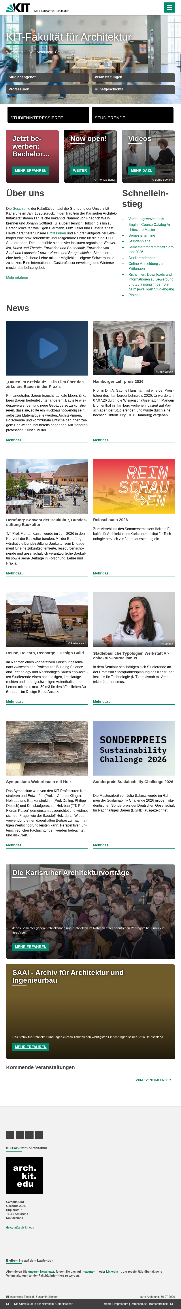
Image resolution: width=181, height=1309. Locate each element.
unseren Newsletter (41, 1271)
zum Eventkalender (153, 1080)
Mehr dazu (142, 170)
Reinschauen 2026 (110, 520)
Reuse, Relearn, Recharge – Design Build (45, 653)
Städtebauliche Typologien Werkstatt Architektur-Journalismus (131, 655)
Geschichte (21, 208)
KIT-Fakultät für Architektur (51, 11)
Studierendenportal (143, 258)
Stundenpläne (139, 241)
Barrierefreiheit (158, 1303)
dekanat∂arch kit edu (20, 1227)
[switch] (150, 7)
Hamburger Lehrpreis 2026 (118, 381)
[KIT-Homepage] (18, 7)
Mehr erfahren (17, 277)
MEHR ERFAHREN (31, 170)
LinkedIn (112, 1271)
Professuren (56, 233)
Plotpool (134, 295)
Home (107, 1303)
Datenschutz (139, 1303)
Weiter (80, 170)
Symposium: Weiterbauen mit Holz (39, 782)
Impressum (121, 1303)
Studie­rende (110, 118)
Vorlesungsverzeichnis (146, 219)
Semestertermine (141, 235)
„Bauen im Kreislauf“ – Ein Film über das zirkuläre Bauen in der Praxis (45, 384)
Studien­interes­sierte (36, 118)
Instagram (88, 1271)
